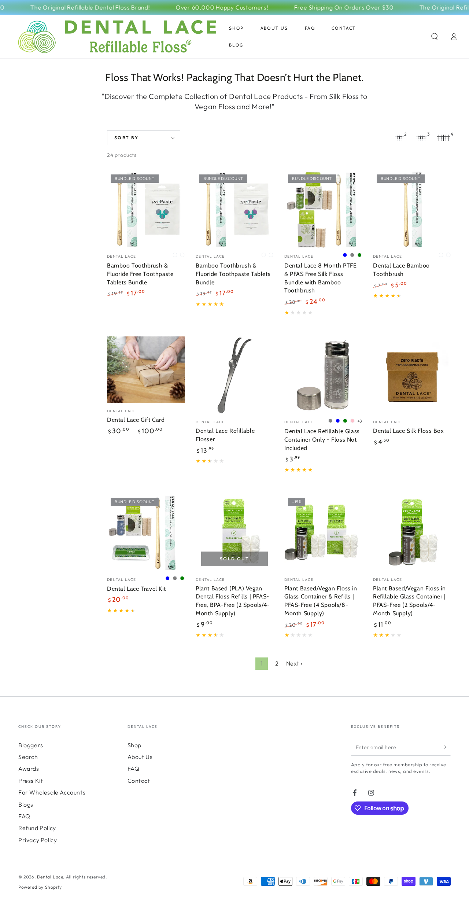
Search (28, 756)
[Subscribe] (446, 747)
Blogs (25, 804)
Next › (294, 663)
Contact (139, 780)
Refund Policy (37, 828)
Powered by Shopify (40, 887)
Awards (28, 768)
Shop (134, 745)
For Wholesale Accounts (51, 792)
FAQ (24, 816)
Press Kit (30, 780)
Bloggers (30, 745)
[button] (434, 37)
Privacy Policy (37, 840)
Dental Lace (50, 877)
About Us (140, 756)
